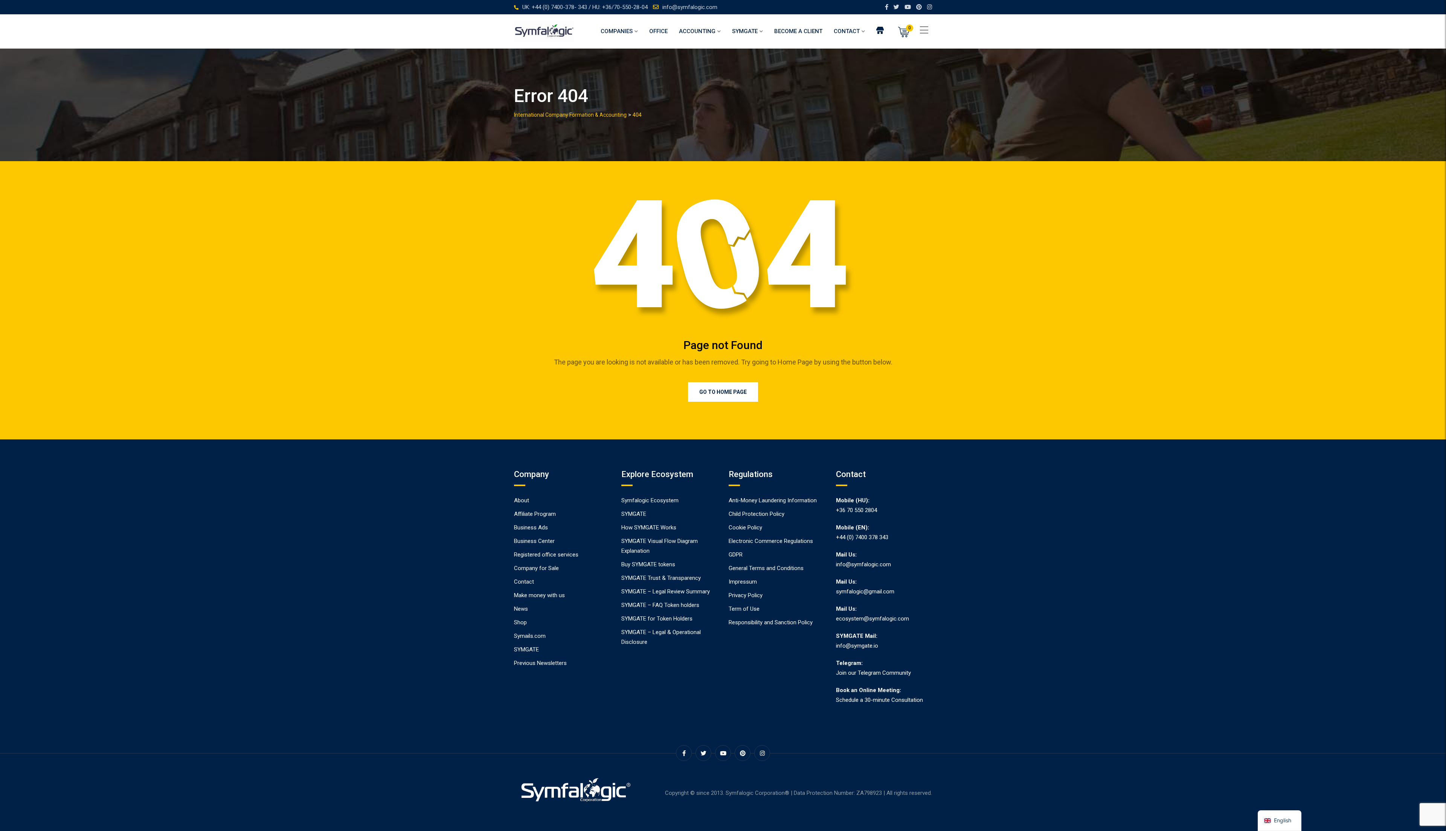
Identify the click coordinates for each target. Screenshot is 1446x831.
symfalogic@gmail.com (865, 591)
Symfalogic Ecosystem (650, 500)
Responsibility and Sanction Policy (771, 622)
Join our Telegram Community (873, 672)
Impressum (743, 581)
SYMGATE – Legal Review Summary (665, 591)
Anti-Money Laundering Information (773, 500)
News (521, 608)
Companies (617, 31)
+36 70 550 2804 (856, 510)
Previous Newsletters (540, 663)
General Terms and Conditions (766, 568)
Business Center (534, 541)
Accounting (697, 31)
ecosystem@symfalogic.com (872, 618)
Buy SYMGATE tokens (648, 564)
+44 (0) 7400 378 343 (862, 537)
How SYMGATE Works (648, 527)
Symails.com (530, 636)
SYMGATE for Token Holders (656, 618)
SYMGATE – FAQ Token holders (660, 605)
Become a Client (798, 31)
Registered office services (546, 554)
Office (658, 31)
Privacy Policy (746, 595)
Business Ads (531, 527)
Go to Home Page (723, 392)
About (521, 500)
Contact (847, 31)
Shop (520, 622)
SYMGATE (745, 31)
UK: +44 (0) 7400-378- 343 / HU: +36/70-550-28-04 (585, 7)
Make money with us (539, 595)
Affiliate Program (535, 514)
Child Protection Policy (756, 514)
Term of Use (744, 608)
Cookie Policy (745, 527)
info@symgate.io (857, 645)
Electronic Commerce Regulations (771, 541)
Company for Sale (536, 568)
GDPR (736, 554)
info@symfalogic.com (689, 7)
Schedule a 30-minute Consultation (879, 700)
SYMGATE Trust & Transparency (661, 578)
